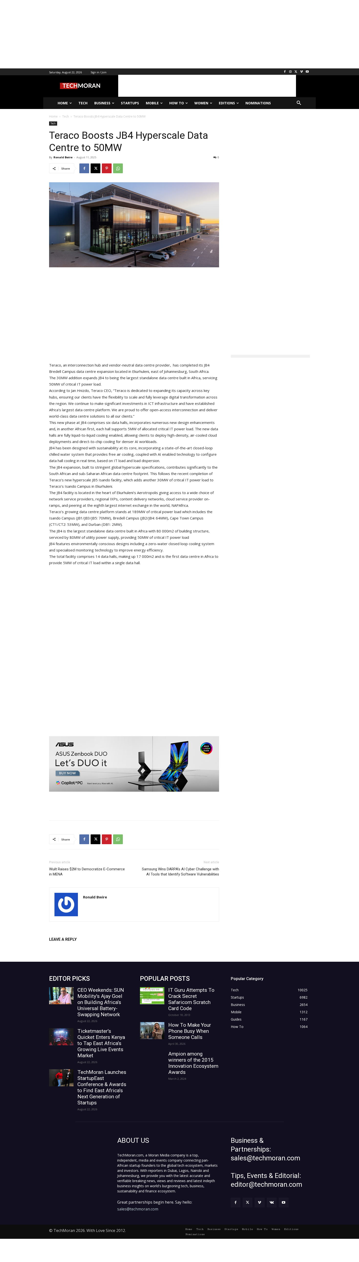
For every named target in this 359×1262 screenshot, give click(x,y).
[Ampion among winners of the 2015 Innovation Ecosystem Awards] (152, 1059)
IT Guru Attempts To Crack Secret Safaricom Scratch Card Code (191, 999)
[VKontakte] (271, 1202)
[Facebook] (285, 72)
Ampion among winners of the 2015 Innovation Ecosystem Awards (193, 1063)
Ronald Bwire (63, 157)
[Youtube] (307, 72)
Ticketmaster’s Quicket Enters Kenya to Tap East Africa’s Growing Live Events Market (101, 1043)
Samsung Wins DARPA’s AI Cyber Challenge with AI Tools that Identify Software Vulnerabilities (180, 871)
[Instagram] (290, 72)
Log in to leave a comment (70, 947)
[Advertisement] (146, 34)
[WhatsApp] (118, 168)
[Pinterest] (107, 168)
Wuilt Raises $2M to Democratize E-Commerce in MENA (87, 871)
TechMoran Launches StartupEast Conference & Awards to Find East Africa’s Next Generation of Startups (101, 1087)
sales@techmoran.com (137, 1209)
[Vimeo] (301, 72)
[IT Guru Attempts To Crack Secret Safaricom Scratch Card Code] (152, 995)
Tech (53, 123)
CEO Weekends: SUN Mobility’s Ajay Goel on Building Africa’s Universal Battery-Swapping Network (100, 1002)
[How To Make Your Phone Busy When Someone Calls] (152, 1030)
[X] (296, 72)
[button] (299, 103)
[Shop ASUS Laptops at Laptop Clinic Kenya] (134, 764)
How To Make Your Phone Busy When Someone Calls (189, 1031)
